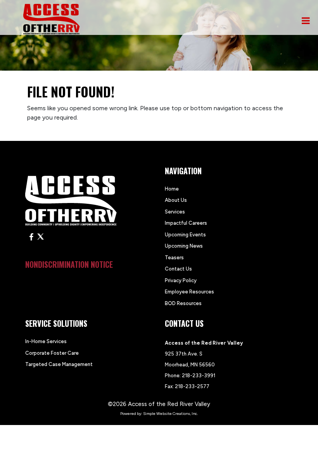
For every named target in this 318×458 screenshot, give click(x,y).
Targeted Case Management (59, 364)
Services (175, 212)
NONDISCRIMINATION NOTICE (69, 264)
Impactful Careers (186, 223)
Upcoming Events (185, 235)
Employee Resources (189, 292)
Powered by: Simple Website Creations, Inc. (159, 413)
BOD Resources (183, 303)
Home (172, 189)
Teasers (174, 257)
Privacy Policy (181, 280)
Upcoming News (184, 246)
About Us (176, 200)
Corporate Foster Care (52, 353)
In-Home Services (46, 341)
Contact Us (178, 269)
